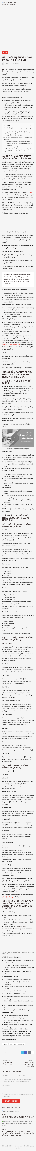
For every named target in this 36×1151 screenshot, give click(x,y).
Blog (5, 52)
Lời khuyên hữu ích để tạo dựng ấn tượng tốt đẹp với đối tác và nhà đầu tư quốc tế (17, 150)
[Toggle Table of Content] (30, 125)
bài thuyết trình (21, 926)
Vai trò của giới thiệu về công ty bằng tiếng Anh (17, 129)
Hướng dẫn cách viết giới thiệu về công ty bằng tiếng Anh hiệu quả (17, 133)
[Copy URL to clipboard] (32, 1052)
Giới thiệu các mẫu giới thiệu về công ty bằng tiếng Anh (18, 139)
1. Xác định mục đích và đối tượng (15, 136)
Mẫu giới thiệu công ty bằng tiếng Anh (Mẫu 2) (19, 143)
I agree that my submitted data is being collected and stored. (18, 1095)
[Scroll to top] (33, 1148)
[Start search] (33, 4)
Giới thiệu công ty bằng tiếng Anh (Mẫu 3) (18, 147)
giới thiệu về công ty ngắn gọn (11, 344)
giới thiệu (13, 1044)
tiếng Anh (21, 1044)
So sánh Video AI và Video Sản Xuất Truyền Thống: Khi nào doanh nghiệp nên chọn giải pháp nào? (18, 1133)
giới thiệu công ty (7, 897)
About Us (9, 145)
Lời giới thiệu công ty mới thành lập (18, 1117)
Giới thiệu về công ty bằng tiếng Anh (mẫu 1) (18, 141)
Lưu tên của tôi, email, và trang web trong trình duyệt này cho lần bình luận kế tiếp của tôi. (17, 1080)
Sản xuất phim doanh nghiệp (12, 929)
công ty (5, 1044)
